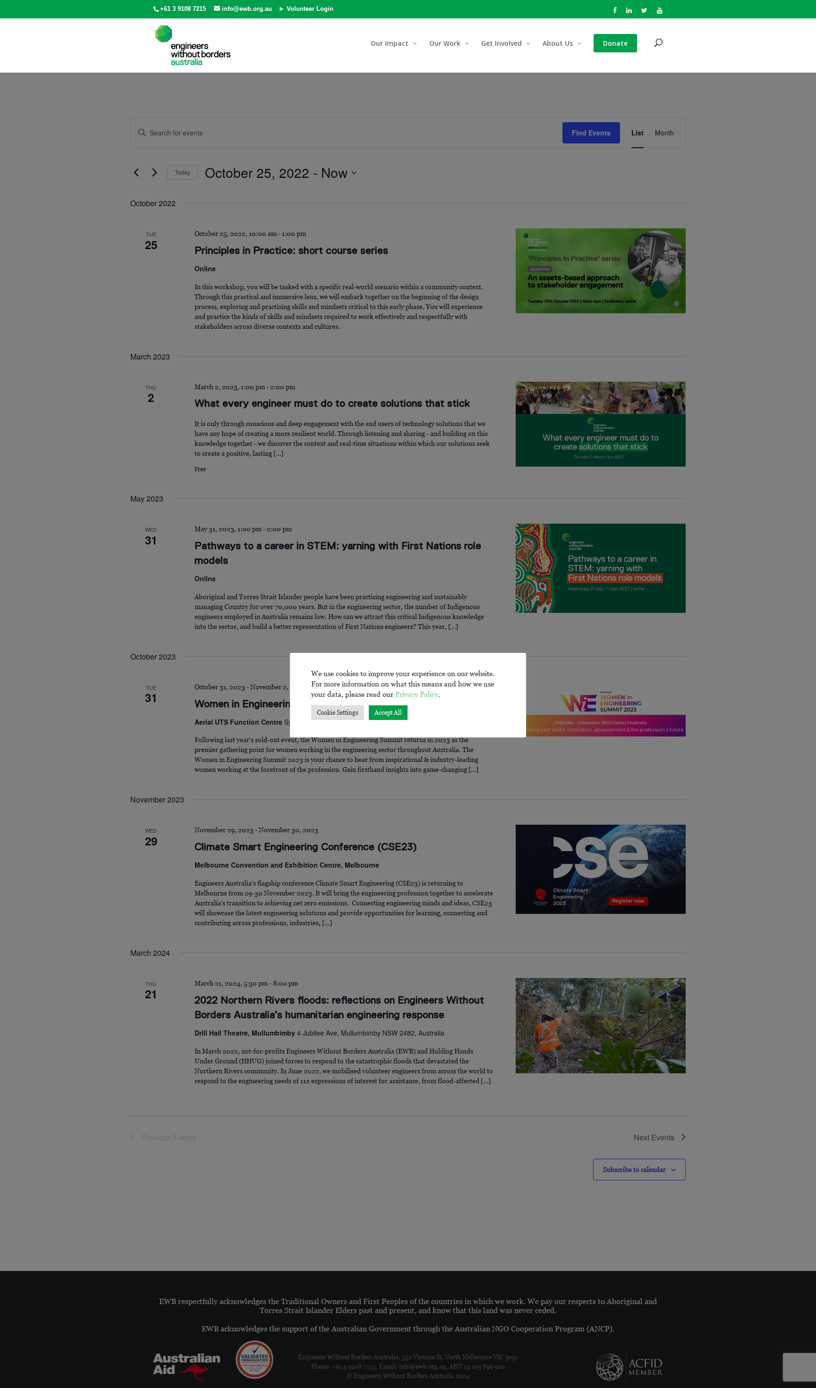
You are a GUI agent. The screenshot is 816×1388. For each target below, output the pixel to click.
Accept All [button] (388, 712)
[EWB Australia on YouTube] (660, 13)
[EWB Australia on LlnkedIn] (629, 13)
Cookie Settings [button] (337, 712)
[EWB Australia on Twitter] (644, 13)
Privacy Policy (416, 694)
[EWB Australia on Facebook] (615, 13)
